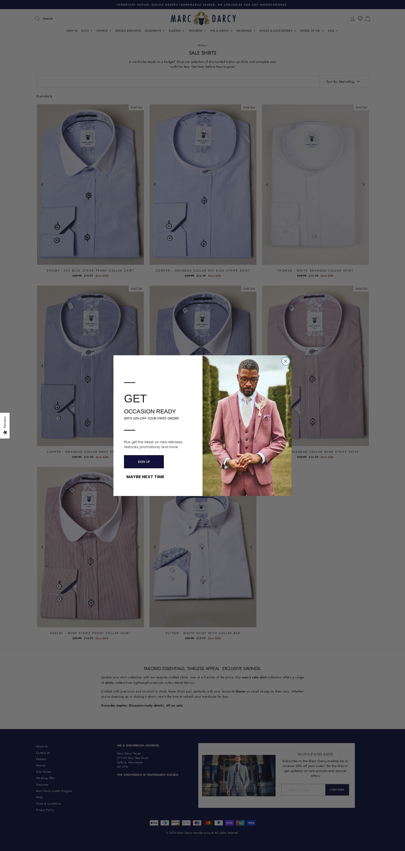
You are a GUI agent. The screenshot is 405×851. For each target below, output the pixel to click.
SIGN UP (144, 461)
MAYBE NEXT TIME (145, 477)
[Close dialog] (285, 361)
